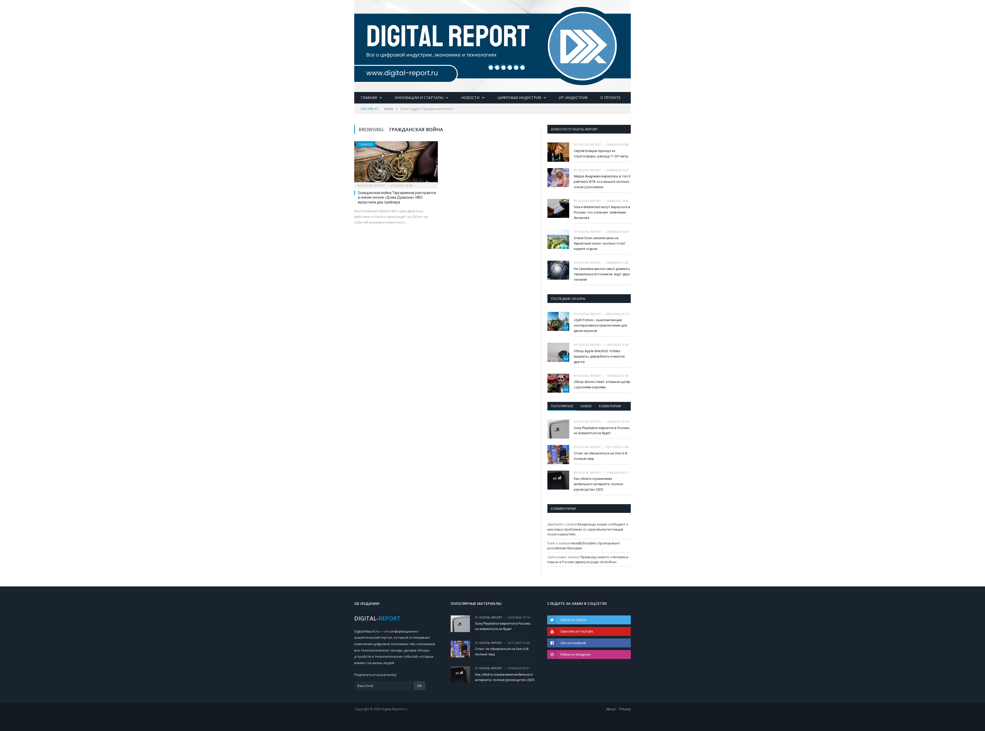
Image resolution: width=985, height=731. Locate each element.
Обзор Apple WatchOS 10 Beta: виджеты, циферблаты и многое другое (599, 356)
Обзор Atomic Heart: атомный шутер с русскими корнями (602, 384)
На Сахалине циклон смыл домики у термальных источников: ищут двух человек (602, 274)
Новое (586, 406)
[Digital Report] (492, 45)
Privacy (625, 709)
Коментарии (610, 406)
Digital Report (373, 185)
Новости (470, 97)
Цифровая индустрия (519, 97)
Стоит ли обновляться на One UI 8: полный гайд (601, 456)
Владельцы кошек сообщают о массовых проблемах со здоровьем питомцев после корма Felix (587, 529)
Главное (366, 144)
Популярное (562, 406)
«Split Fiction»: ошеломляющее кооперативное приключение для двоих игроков (600, 325)
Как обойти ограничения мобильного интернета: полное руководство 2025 (598, 484)
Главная (369, 97)
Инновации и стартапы (419, 97)
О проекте (610, 97)
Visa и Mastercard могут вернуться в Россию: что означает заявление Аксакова (602, 212)
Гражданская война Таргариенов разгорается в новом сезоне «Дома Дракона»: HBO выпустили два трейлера (397, 197)
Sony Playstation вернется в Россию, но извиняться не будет (602, 430)
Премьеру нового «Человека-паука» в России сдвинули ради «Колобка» (588, 559)
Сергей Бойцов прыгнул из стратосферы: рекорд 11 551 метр (601, 153)
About (610, 709)
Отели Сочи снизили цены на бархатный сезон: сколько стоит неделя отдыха (600, 243)
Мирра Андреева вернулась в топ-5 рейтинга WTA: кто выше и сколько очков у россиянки (602, 181)
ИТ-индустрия (573, 97)
